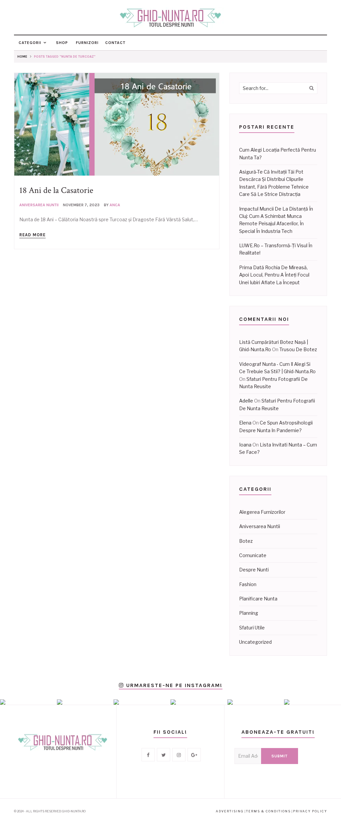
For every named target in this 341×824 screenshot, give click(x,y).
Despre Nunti (254, 569)
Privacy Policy (310, 811)
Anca (115, 205)
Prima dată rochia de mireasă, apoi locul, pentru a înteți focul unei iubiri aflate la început (274, 275)
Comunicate (252, 555)
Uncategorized (255, 642)
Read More (32, 234)
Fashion (247, 584)
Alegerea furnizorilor (262, 512)
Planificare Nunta (258, 598)
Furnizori (87, 42)
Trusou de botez (298, 349)
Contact (115, 42)
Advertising (230, 811)
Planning (248, 613)
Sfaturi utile (252, 627)
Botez (246, 541)
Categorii (29, 42)
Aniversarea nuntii (39, 205)
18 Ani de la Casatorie (56, 190)
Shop (61, 42)
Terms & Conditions (268, 811)
